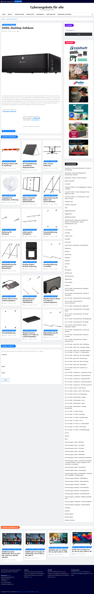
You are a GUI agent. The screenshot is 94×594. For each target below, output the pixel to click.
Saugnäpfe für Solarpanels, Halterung (10, 199)
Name (3, 366)
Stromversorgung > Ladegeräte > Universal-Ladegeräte (78, 501)
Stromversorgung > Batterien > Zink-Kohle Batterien (77, 493)
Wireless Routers (69, 517)
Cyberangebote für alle (47, 7)
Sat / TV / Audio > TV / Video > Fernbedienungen (76, 417)
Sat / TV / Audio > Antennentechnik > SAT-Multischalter (78, 318)
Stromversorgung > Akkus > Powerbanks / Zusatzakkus (78, 457)
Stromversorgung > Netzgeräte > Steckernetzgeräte (77, 504)
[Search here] (92, 14)
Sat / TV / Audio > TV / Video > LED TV (74, 420)
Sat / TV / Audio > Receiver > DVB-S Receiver (75, 388)
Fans (66, 226)
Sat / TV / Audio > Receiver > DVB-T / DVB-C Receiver (77, 391)
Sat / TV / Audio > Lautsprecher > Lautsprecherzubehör (78, 381)
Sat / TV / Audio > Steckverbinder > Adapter (75, 397)
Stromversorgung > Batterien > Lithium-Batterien (77, 487)
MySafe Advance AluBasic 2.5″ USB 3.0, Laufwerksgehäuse (31, 334)
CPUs (66, 207)
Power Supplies (68, 282)
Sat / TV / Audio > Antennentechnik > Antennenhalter (77, 298)
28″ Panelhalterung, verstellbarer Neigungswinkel (30, 165)
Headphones (68, 248)
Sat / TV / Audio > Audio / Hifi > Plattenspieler (76, 364)
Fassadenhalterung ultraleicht (50, 233)
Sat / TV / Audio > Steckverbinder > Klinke (75, 403)
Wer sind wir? (50, 14)
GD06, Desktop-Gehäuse (11, 19)
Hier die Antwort (35, 120)
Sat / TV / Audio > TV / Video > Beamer (74, 411)
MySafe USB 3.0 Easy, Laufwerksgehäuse (10, 299)
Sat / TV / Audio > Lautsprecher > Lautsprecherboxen (78, 375)
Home (3, 19)
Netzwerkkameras (69, 276)
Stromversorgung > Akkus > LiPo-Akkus (74, 448)
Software (67, 436)
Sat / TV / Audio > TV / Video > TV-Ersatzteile (75, 426)
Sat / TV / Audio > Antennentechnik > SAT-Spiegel (76, 322)
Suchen (69, 25)
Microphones (68, 270)
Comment (4, 354)
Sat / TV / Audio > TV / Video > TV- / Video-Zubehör (77, 423)
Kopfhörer (67, 260)
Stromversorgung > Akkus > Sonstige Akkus (75, 470)
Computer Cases (69, 201)
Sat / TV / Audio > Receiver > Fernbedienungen (76, 394)
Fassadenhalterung (9, 333)
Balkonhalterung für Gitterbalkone (50, 334)
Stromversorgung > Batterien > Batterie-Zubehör (77, 481)
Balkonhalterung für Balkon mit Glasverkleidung (50, 199)
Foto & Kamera (68, 230)
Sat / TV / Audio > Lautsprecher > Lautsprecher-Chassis (78, 372)
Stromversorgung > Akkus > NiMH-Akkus (75, 454)
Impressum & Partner (64, 14)
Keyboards (67, 257)
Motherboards (68, 273)
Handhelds (67, 239)
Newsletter (30, 14)
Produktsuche (19, 14)
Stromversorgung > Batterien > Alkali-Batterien (76, 478)
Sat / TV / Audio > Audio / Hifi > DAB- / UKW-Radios (77, 344)
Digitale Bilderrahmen (70, 211)
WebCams (67, 511)
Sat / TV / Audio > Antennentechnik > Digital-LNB (76, 306)
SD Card (67, 433)
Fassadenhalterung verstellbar (50, 265)
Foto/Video (67, 233)
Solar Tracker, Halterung (48, 164)
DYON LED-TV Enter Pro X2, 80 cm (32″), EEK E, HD (82, 550)
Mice (66, 267)
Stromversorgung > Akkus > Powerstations (75, 467)
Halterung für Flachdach (7, 233)
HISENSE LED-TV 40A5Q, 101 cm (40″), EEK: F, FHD (58, 551)
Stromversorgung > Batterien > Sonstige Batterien (77, 490)
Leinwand (67, 263)
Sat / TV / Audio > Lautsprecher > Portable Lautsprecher (78, 385)
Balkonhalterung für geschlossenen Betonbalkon (9, 266)
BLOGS (10, 14)
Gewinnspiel (40, 14)
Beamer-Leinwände (69, 181)
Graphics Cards (68, 236)
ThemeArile (36, 591)
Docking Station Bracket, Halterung (29, 265)
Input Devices (68, 254)
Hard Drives (68, 242)
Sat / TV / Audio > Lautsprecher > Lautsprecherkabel (77, 378)
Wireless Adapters (69, 514)
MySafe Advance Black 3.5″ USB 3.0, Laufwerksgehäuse (51, 300)
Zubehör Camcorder (70, 520)
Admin (5, 31)
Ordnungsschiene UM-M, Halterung (10, 164)
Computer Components (70, 204)
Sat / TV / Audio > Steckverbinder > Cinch (75, 400)
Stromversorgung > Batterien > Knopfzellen (75, 484)
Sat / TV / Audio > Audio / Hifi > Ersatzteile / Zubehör (77, 347)
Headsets (67, 251)
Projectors (67, 285)
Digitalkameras (68, 214)
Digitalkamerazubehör (70, 217)
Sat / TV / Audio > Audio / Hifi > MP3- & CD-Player (76, 361)
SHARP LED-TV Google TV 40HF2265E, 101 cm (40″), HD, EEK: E (35, 553)
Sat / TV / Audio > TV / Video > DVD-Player (75, 414)
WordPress (21, 591)
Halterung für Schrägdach (27, 233)
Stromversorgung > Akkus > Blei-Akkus (74, 442)
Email (3, 373)
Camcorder (67, 184)
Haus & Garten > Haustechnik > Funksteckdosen (76, 245)
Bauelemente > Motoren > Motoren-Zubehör (76, 178)
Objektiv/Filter (68, 279)
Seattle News (28, 591)
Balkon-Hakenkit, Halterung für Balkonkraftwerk (29, 199)
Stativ (66, 439)
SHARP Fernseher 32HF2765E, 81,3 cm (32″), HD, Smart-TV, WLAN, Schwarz (11, 554)
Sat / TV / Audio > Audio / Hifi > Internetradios (76, 358)
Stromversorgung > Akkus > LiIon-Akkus (74, 445)
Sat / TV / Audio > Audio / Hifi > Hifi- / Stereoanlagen (77, 355)
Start (4, 14)
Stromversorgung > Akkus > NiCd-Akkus (74, 451)
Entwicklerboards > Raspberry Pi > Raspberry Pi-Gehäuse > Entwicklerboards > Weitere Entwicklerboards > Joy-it (76, 221)
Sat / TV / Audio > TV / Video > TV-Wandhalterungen (77, 430)
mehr (9, 575)
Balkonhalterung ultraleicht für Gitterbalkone (29, 300)
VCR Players (68, 508)
